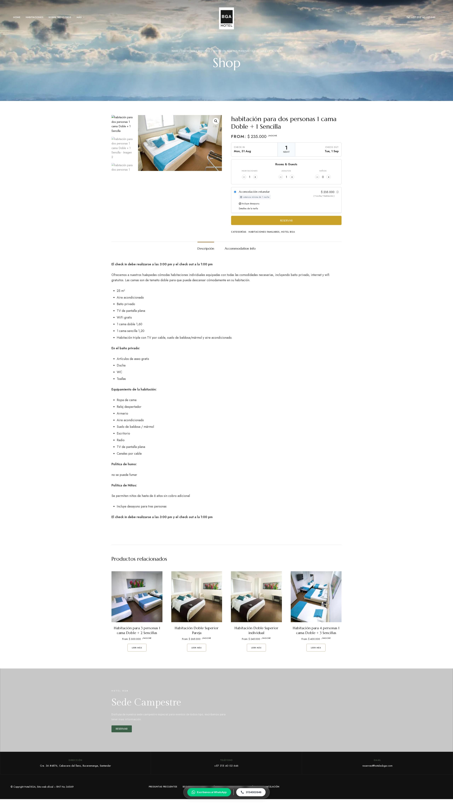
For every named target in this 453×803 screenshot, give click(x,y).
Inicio (175, 51)
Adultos (286, 170)
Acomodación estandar (254, 191)
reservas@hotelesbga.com (377, 766)
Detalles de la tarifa (248, 208)
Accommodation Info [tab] (240, 248)
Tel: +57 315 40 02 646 (420, 17)
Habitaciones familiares (195, 51)
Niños (323, 170)
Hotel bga (288, 231)
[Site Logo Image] (226, 18)
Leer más (137, 647)
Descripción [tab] (205, 248)
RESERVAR (286, 220)
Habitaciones (250, 170)
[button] (216, 121)
